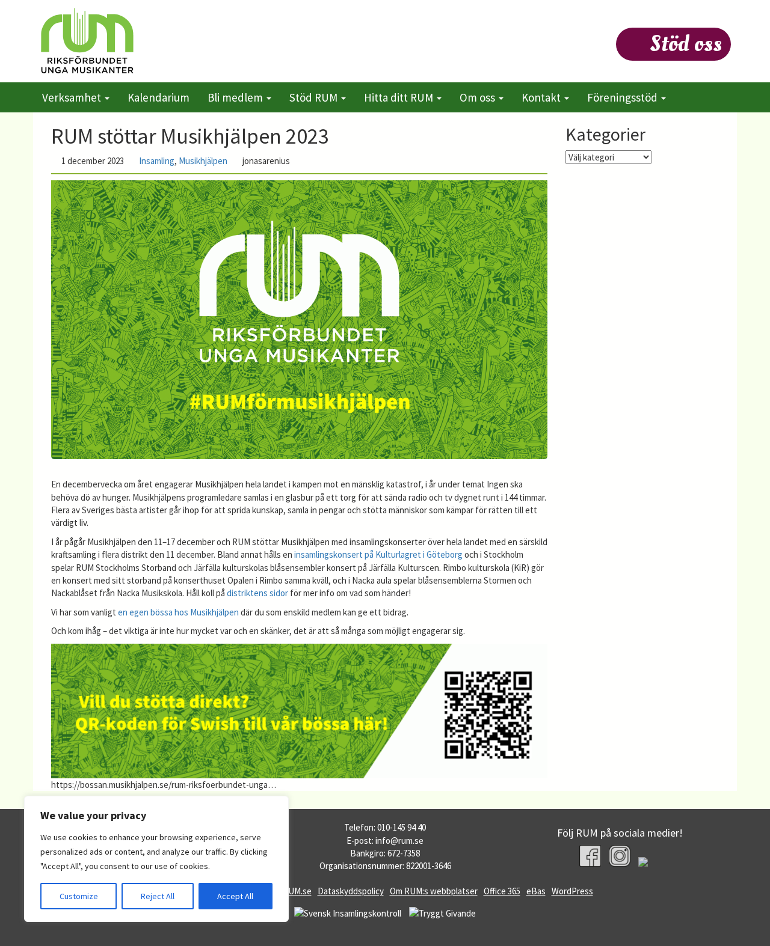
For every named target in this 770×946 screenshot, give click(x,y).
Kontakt (542, 97)
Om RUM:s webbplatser (434, 891)
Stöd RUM (314, 97)
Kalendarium (158, 97)
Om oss (478, 97)
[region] (156, 859)
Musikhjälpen (203, 160)
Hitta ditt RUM (400, 97)
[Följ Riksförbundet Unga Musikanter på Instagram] (619, 856)
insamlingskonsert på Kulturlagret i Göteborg (378, 554)
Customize (79, 896)
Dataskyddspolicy (351, 891)
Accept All (235, 896)
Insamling (156, 160)
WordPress (572, 891)
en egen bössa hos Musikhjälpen (178, 612)
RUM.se (297, 891)
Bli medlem (236, 97)
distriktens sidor (257, 593)
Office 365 (502, 891)
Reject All (157, 896)
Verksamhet (72, 97)
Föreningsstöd (623, 97)
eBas (536, 891)
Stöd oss (686, 44)
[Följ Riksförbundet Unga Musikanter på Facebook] (590, 856)
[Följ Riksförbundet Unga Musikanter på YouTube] (649, 863)
